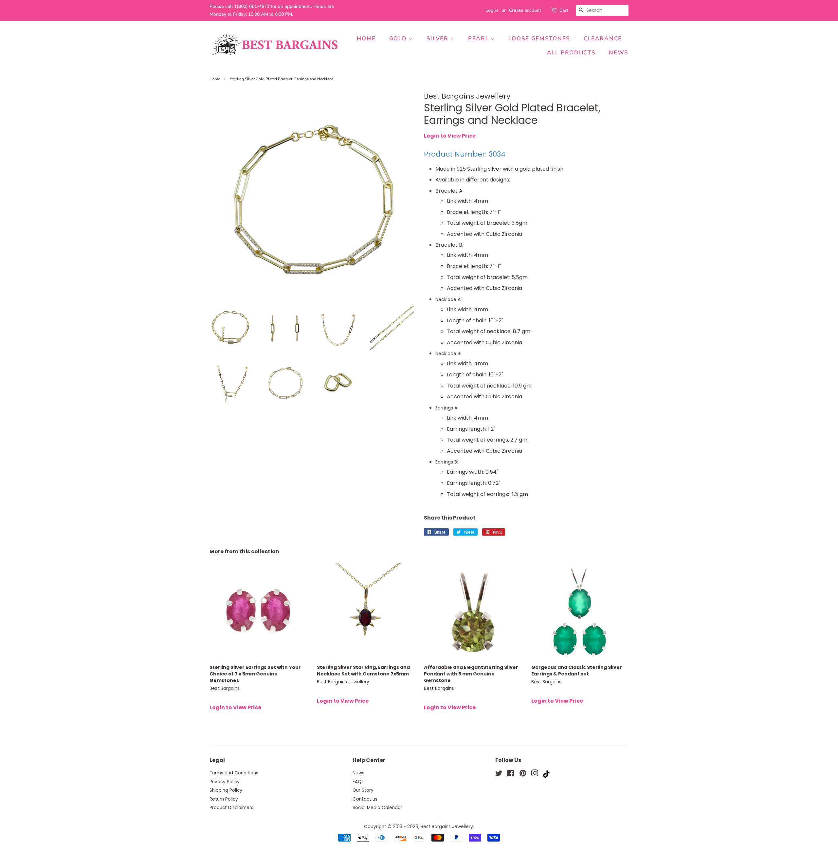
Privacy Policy (225, 782)
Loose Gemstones (539, 38)
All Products (571, 52)
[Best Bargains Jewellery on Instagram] (534, 774)
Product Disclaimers (231, 808)
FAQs (358, 782)
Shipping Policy (226, 790)
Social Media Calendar (377, 808)
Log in (491, 10)
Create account (525, 10)
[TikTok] (546, 776)
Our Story (363, 790)
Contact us (365, 799)
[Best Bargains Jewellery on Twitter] (498, 774)
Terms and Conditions (234, 773)
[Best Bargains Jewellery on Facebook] (511, 774)
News (618, 52)
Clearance (603, 38)
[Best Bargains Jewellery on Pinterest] (522, 774)
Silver (438, 38)
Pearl (479, 38)
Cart (563, 10)
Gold (399, 38)
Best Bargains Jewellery (447, 827)
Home (366, 38)
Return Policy (224, 799)
